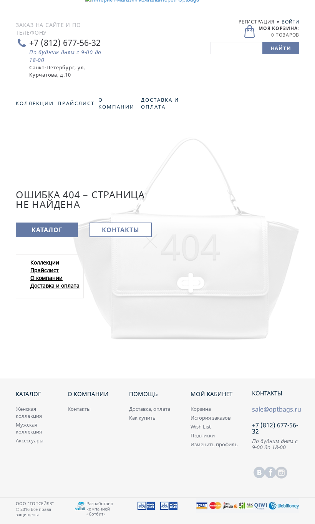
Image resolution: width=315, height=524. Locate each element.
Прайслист (44, 270)
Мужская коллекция (29, 428)
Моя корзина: (279, 28)
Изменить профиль (214, 444)
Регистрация (256, 21)
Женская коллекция (29, 412)
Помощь (143, 394)
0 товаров (285, 35)
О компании (46, 277)
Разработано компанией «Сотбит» (99, 508)
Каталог (47, 230)
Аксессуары (29, 440)
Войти (290, 21)
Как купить (142, 417)
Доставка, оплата (149, 408)
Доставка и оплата (55, 285)
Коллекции (44, 262)
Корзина (201, 408)
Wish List (201, 426)
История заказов (210, 417)
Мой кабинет (211, 394)
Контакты (120, 230)
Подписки (203, 435)
